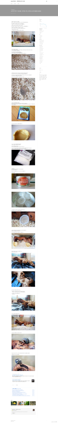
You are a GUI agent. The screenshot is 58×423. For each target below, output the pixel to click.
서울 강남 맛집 (41, 35)
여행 (39, 77)
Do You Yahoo (41, 44)
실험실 (40, 63)
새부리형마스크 (44, 77)
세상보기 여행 (40, 45)
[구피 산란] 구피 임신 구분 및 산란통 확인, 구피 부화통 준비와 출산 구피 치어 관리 (21, 395)
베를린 (45, 78)
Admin (15, 3)
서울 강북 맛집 (41, 36)
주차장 (40, 33)
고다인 (42, 78)
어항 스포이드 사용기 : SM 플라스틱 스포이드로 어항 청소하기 (18, 392)
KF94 (39, 76)
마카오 (44, 76)
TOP (46, 420)
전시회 (46, 77)
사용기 (45, 76)
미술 (39, 78)
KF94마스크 (40, 79)
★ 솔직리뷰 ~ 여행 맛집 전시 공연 (18, 1)
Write (18, 3)
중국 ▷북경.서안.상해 (41, 48)
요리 (44, 79)
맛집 (39, 34)
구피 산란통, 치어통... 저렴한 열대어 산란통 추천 (17, 394)
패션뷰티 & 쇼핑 (41, 47)
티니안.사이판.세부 (41, 53)
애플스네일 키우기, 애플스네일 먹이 (16, 391)
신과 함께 (13, 388)
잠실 (45, 79)
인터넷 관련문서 (41, 61)
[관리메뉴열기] (56, 1)
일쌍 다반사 (40, 39)
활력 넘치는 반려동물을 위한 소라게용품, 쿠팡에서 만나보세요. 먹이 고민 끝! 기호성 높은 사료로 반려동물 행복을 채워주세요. (23, 376)
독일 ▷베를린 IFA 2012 (42, 54)
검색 (45, 1)
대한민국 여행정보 (41, 46)
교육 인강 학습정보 (41, 43)
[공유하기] (13, 385)
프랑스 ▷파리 (41, 55)
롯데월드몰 (43, 79)
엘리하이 (41, 76)
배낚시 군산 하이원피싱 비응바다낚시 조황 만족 (17, 389)
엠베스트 (44, 78)
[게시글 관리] (14, 385)
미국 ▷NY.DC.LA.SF (41, 52)
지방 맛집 (40, 37)
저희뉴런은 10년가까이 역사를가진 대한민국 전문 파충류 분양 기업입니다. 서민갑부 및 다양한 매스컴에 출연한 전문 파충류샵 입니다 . (21, 381)
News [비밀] (41, 62)
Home (11, 3)
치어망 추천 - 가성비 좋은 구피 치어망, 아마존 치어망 (18, 390)
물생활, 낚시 (16, 388)
